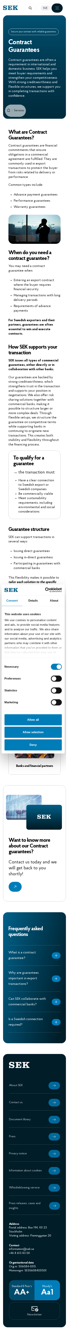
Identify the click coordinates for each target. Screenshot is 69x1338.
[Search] (30, 8)
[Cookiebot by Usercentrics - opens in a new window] (46, 589)
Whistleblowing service (24, 1200)
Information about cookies (25, 1183)
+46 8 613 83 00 (19, 1266)
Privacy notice (18, 1166)
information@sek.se (21, 1261)
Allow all (33, 719)
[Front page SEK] (18, 7)
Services (19, 110)
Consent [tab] (12, 600)
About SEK (16, 1098)
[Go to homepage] (8, 110)
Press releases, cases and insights (24, 1219)
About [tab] (54, 600)
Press (12, 1149)
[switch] (56, 679)
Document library (19, 1132)
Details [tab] (33, 600)
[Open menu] (57, 8)
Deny (33, 744)
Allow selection (33, 732)
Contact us (15, 1115)
